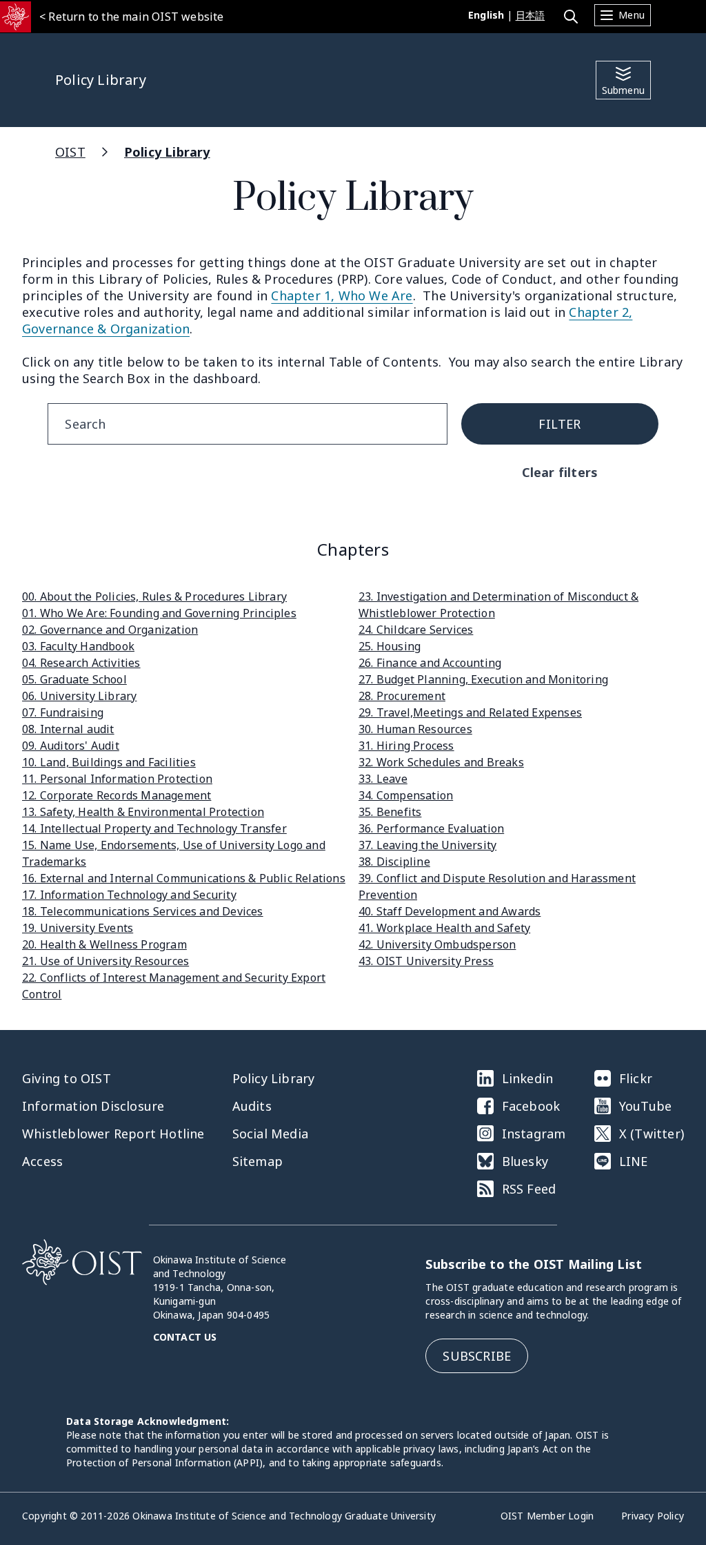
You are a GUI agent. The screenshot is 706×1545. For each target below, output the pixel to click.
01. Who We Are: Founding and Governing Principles (159, 613)
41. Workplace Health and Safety (444, 927)
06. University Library (79, 695)
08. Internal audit (68, 729)
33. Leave (383, 778)
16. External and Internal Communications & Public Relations (183, 878)
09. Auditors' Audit (70, 745)
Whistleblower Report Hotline (113, 1133)
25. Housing (390, 646)
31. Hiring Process (406, 745)
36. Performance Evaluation (431, 828)
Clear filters (560, 472)
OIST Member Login (547, 1515)
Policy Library (167, 152)
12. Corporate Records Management (116, 795)
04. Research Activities (81, 662)
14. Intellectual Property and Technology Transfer (154, 828)
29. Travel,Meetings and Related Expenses (470, 712)
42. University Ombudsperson (437, 944)
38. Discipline (394, 861)
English (486, 14)
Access (42, 1161)
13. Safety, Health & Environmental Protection (143, 811)
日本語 (530, 14)
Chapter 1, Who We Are (341, 295)
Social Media (270, 1133)
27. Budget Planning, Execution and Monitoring (483, 679)
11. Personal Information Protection (117, 778)
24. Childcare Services (416, 629)
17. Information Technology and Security (129, 894)
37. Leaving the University (427, 845)
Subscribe (477, 1356)
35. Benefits (390, 811)
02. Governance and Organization (110, 629)
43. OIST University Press (426, 961)
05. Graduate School (74, 679)
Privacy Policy (652, 1515)
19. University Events (77, 927)
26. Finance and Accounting (430, 662)
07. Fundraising (62, 712)
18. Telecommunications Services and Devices (142, 911)
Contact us (185, 1336)
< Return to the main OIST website (131, 16)
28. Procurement (402, 695)
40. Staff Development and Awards (450, 911)
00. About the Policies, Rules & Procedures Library (154, 596)
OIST (70, 152)
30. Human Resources (415, 729)
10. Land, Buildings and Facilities (109, 762)
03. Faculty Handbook (78, 646)
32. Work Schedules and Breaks (441, 762)
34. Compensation (406, 795)
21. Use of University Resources (105, 961)
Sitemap (257, 1161)
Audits (252, 1106)
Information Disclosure (93, 1106)
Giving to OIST (66, 1078)
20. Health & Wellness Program (104, 944)
